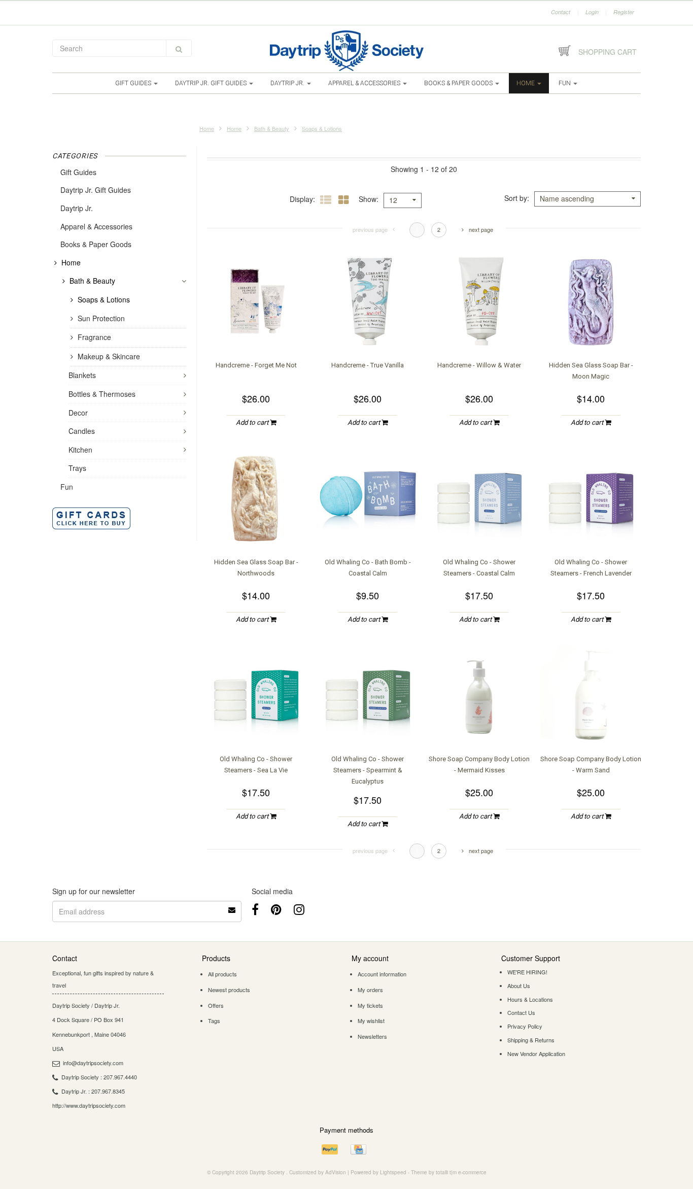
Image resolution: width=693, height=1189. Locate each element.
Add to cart (253, 422)
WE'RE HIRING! (527, 972)
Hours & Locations (530, 999)
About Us (518, 985)
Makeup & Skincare (109, 356)
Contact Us (521, 1012)
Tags (214, 1020)
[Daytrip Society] (346, 50)
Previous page (370, 229)
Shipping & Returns (531, 1040)
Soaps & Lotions (322, 128)
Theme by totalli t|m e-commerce (449, 1172)
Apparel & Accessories (365, 83)
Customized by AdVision (317, 1172)
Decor (78, 412)
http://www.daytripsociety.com (88, 1105)
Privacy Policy (524, 1026)
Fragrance (94, 337)
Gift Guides (134, 83)
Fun (565, 83)
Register (623, 12)
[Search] (179, 48)
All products (222, 974)
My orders (370, 990)
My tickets (370, 1005)
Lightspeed (393, 1172)
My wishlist (371, 1020)
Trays (77, 468)
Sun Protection (101, 318)
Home (526, 83)
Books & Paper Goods (459, 83)
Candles (81, 431)
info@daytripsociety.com (93, 1063)
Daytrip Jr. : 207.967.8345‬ (93, 1091)
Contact (560, 12)
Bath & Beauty (271, 128)
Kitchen (80, 450)
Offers (216, 1005)
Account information (382, 974)
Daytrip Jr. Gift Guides (211, 83)
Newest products (229, 990)
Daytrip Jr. (288, 83)
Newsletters (372, 1036)
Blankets (82, 375)
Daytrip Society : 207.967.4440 (99, 1077)
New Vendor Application (536, 1053)
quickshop (256, 332)
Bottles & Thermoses (101, 394)
